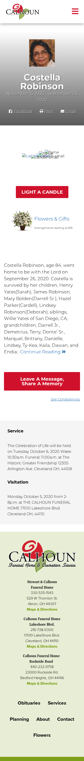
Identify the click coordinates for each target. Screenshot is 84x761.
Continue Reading (41, 351)
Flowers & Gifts (51, 219)
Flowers (42, 735)
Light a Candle (42, 192)
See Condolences (65, 399)
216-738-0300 (42, 629)
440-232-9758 (42, 667)
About (43, 719)
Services (57, 703)
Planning (19, 719)
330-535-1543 (42, 592)
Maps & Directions (42, 609)
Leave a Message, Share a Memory (42, 381)
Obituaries (29, 703)
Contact (65, 719)
